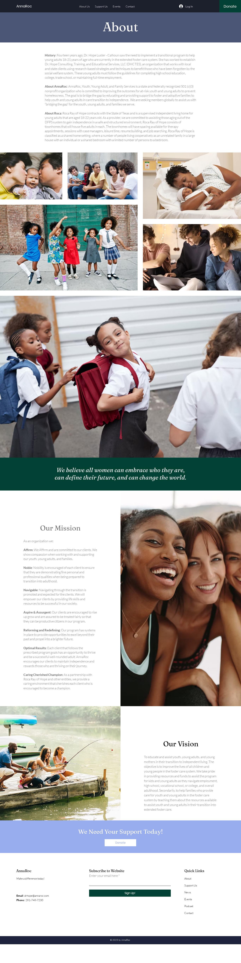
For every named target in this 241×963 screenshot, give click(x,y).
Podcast (188, 906)
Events (188, 899)
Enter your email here (103, 875)
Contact (188, 913)
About (187, 878)
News (187, 892)
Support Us (190, 885)
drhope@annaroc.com (36, 895)
